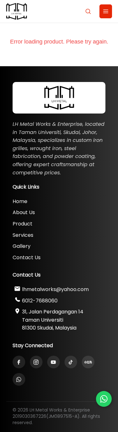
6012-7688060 (40, 300)
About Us (24, 212)
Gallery (22, 246)
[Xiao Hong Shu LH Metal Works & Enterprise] (88, 362)
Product (22, 223)
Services (23, 235)
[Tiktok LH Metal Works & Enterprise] (71, 362)
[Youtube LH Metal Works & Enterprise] (53, 362)
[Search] (88, 11)
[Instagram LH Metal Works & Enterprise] (36, 362)
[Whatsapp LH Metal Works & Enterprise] (104, 399)
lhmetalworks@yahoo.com (55, 289)
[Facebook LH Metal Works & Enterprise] (19, 362)
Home (20, 201)
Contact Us (27, 257)
